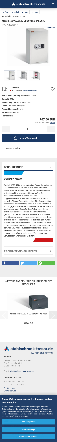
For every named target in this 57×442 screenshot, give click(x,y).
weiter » (25, 12)
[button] (6, 129)
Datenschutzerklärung (37, 416)
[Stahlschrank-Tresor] (28, 4)
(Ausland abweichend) (30, 90)
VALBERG (51, 27)
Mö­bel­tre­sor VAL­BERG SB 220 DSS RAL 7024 (28, 314)
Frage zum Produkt (13, 148)
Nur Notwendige (28, 429)
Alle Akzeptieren (29, 422)
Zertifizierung (9, 388)
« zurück (15, 12)
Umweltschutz (10, 391)
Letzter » (34, 12)
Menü (4, 4)
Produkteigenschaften (20, 251)
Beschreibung (13, 167)
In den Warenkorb (28, 138)
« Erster (6, 12)
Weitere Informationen (28, 436)
